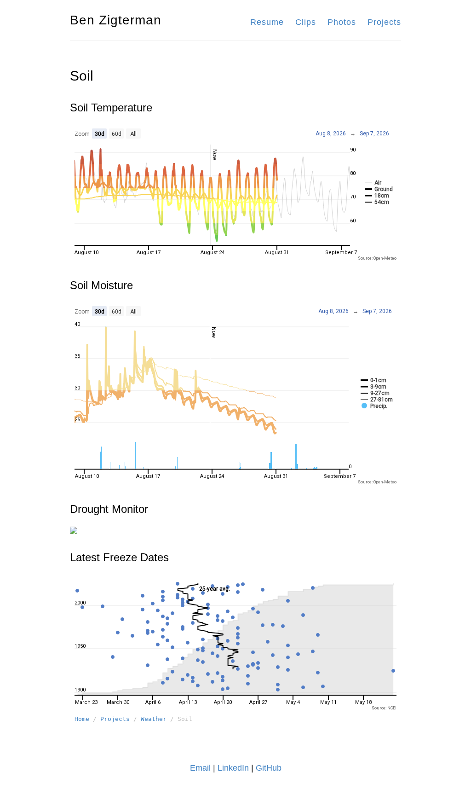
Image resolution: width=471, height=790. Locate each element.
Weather (154, 718)
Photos (341, 22)
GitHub (268, 768)
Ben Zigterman (115, 20)
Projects (384, 22)
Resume (267, 22)
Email (200, 768)
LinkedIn (233, 768)
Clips (305, 22)
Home (82, 718)
